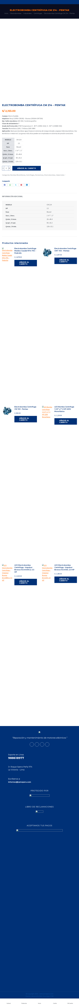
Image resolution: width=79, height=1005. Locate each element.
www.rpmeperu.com (46, 994)
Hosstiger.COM (48, 996)
